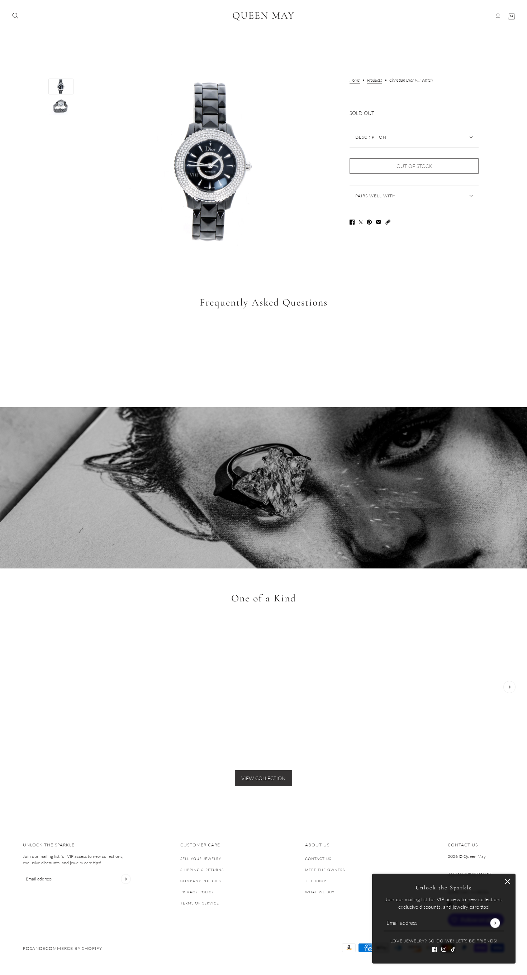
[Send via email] (378, 221)
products (374, 80)
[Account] (498, 16)
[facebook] (434, 948)
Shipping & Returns (202, 870)
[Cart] (512, 16)
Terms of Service (199, 903)
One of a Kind (263, 598)
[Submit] (495, 923)
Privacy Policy (197, 892)
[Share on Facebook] (352, 221)
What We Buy (319, 892)
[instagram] (443, 948)
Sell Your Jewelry (200, 858)
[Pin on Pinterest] (369, 221)
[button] (388, 221)
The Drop (315, 881)
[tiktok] (453, 948)
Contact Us (318, 858)
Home (355, 80)
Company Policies (200, 881)
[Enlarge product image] (211, 162)
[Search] (15, 16)
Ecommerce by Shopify (72, 948)
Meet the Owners (325, 870)
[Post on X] (360, 221)
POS (27, 948)
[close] (507, 881)
